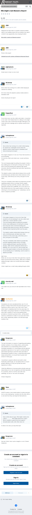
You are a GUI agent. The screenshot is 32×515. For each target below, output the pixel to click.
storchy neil (9, 281)
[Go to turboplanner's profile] (3, 136)
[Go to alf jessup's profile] (3, 83)
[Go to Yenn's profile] (3, 388)
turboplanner (10, 135)
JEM (4, 18)
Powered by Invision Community (16, 512)
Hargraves (9, 338)
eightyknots (9, 67)
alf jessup (9, 82)
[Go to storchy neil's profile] (3, 282)
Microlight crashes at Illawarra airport (11, 37)
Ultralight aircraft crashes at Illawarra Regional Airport (15, 56)
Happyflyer (9, 113)
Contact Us (13, 509)
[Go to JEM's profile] (3, 26)
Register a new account (16, 472)
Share (8, 493)
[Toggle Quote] (3, 142)
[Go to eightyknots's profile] (3, 67)
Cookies (19, 509)
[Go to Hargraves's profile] (3, 339)
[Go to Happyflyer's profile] (3, 114)
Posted (11, 27)
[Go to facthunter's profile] (3, 299)
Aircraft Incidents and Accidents (18, 19)
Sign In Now (16, 483)
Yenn (7, 387)
